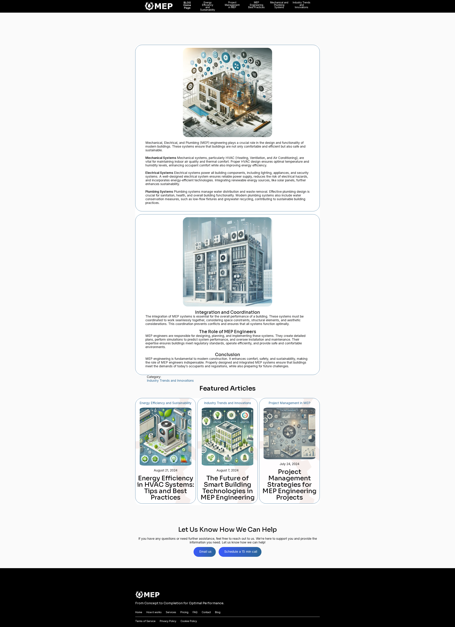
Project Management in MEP (232, 5)
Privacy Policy (168, 621)
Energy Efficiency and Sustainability (207, 6)
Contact (206, 612)
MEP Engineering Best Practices (256, 5)
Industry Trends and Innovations (301, 5)
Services (171, 612)
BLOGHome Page (187, 5)
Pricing (184, 612)
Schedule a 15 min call (240, 551)
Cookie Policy (189, 621)
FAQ (195, 612)
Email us (205, 551)
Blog (217, 612)
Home (138, 612)
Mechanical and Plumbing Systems (279, 5)
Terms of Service (145, 621)
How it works (154, 612)
